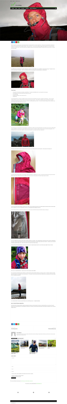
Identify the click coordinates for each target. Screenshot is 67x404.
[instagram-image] (18, 392)
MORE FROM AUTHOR (20, 338)
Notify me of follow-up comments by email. (17, 375)
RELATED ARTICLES (14, 338)
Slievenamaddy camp (52, 328)
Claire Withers (18, 332)
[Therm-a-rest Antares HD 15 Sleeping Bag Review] (43, 343)
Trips (16, 8)
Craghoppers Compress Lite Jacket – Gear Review (33, 353)
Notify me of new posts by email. (16, 376)
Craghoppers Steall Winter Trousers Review (24, 347)
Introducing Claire (14, 328)
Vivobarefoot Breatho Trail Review (51, 347)
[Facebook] (12, 42)
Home (13, 8)
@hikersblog (39, 383)
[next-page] (55, 338)
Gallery (22, 8)
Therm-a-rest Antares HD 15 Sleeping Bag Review (42, 347)
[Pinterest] (16, 42)
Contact (27, 8)
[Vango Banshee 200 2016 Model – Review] (15, 346)
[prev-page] (54, 338)
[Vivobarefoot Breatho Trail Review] (52, 343)
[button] (55, 8)
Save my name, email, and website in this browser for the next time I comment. (22, 373)
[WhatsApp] (18, 42)
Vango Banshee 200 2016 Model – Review (14, 353)
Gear (19, 8)
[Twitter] (14, 42)
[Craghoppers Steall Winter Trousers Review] (24, 343)
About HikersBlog (33, 8)
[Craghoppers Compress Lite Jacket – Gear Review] (33, 346)
